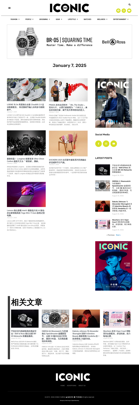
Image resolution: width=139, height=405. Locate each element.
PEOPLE (28, 19)
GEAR (58, 19)
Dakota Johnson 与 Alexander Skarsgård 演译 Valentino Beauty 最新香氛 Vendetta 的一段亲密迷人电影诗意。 (122, 206)
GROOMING (43, 19)
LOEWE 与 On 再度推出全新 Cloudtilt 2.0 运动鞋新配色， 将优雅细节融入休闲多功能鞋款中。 (26, 107)
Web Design (67, 400)
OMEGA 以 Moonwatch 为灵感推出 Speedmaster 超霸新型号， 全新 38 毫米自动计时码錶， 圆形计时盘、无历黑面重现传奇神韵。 (122, 187)
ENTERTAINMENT (119, 19)
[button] (9, 8)
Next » (118, 235)
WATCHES (87, 19)
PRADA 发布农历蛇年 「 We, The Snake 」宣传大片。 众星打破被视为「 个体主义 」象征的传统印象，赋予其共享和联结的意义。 (68, 107)
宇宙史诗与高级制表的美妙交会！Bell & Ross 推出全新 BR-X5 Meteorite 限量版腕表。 (122, 168)
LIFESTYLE (72, 19)
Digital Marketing (75, 400)
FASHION (14, 19)
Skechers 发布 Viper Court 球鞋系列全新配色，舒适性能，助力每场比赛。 (121, 223)
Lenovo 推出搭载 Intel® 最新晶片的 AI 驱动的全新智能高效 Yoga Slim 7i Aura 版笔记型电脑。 (26, 213)
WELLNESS (101, 19)
